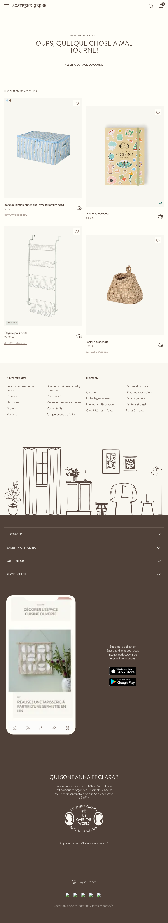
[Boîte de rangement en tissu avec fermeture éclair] (43, 148)
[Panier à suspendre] (125, 285)
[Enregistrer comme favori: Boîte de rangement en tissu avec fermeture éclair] (77, 103)
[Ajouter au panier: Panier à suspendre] (160, 344)
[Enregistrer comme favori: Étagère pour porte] (77, 231)
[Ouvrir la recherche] (151, 6)
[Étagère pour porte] (43, 276)
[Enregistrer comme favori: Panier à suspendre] (158, 240)
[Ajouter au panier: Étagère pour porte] (79, 336)
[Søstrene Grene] (29, 6)
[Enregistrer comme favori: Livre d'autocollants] (158, 112)
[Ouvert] (6, 5)
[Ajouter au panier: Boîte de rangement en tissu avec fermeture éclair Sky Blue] (79, 207)
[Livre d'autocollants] (125, 156)
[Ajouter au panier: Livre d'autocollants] (160, 216)
